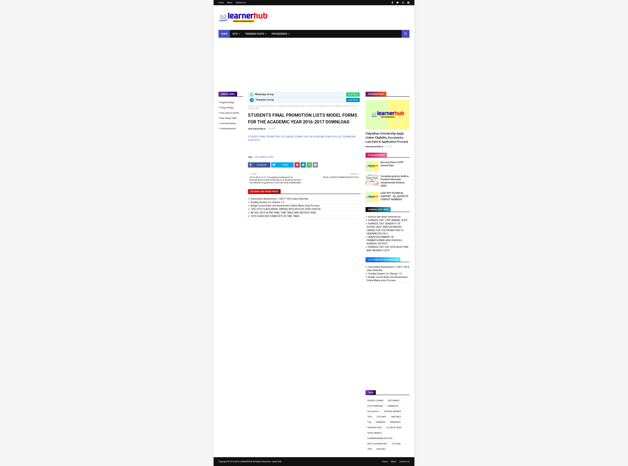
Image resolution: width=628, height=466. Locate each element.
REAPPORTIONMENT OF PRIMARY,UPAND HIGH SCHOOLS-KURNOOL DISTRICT (385, 240)
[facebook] (392, 2)
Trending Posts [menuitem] (254, 34)
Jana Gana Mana (228, 123)
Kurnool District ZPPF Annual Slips (392, 164)
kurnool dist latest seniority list (384, 216)
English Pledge (227, 102)
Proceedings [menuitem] (279, 34)
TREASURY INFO (374, 427)
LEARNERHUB (246, 461)
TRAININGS (380, 422)
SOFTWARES (393, 400)
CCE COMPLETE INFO (265, 106)
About (229, 2)
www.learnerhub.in (257, 129)
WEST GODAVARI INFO (377, 444)
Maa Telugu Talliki (228, 118)
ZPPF (369, 449)
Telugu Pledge (227, 107)
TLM (369, 422)
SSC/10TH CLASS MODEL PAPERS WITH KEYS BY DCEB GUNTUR (286, 209)
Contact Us (241, 2)
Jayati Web (276, 461)
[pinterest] (408, 2)
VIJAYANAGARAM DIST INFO (379, 438)
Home (221, 2)
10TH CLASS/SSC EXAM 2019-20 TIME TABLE (275, 216)
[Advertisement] (314, 62)
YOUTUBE (396, 444)
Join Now (353, 94)
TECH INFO (381, 417)
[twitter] (398, 2)
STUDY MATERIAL (375, 406)
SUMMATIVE (392, 406)
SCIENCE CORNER (375, 400)
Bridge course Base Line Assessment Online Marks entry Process (285, 205)
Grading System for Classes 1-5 (267, 202)
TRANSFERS (395, 422)
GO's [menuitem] (235, 34)
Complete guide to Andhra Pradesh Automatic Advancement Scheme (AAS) (395, 181)
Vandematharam (228, 128)
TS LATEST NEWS (394, 427)
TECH (369, 417)
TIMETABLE (396, 417)
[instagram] (403, 2)
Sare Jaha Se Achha (229, 113)
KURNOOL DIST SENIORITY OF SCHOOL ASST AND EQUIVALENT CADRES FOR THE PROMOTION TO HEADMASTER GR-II (385, 228)
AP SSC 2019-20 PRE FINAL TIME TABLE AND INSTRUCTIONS (283, 212)
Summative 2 (373, 411)
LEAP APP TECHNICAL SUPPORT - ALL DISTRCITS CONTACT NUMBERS (394, 196)
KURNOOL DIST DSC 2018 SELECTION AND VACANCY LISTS (387, 249)
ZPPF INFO (381, 449)
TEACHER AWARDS (392, 411)
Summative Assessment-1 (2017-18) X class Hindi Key (279, 198)
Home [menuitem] (224, 34)
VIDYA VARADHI (374, 433)
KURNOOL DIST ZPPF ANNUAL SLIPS (387, 220)
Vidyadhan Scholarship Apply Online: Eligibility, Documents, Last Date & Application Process (387, 137)
